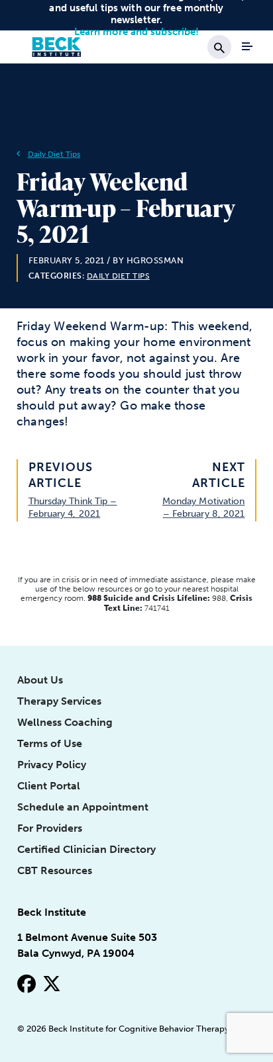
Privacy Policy (51, 764)
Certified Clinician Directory (86, 849)
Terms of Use (49, 743)
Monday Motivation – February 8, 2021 (203, 507)
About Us (40, 680)
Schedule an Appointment (82, 807)
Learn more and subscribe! (136, 32)
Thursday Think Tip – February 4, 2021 (72, 507)
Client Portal (48, 785)
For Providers (49, 828)
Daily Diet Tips (54, 154)
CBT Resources (54, 870)
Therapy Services (59, 701)
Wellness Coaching (65, 722)
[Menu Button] (247, 46)
